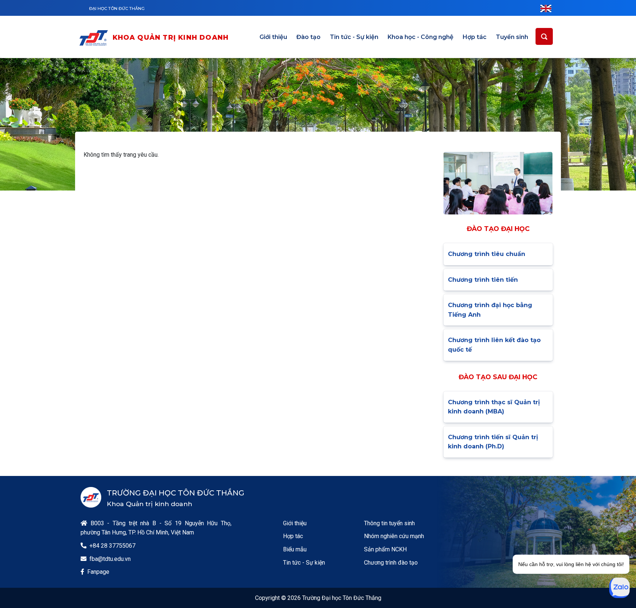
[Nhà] (95, 38)
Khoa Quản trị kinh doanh (171, 37)
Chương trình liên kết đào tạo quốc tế (494, 345)
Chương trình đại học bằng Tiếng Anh (490, 310)
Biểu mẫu (295, 549)
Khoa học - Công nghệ (420, 36)
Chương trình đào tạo (391, 562)
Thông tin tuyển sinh (389, 523)
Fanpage (98, 571)
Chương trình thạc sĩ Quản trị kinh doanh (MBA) (494, 407)
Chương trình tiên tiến (483, 279)
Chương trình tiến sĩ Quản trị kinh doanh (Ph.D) (493, 442)
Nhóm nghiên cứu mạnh (394, 536)
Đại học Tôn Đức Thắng (117, 8)
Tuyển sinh (512, 36)
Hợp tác (475, 36)
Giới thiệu (273, 36)
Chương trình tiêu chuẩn (486, 253)
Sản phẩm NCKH (385, 549)
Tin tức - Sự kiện (354, 36)
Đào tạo (308, 36)
